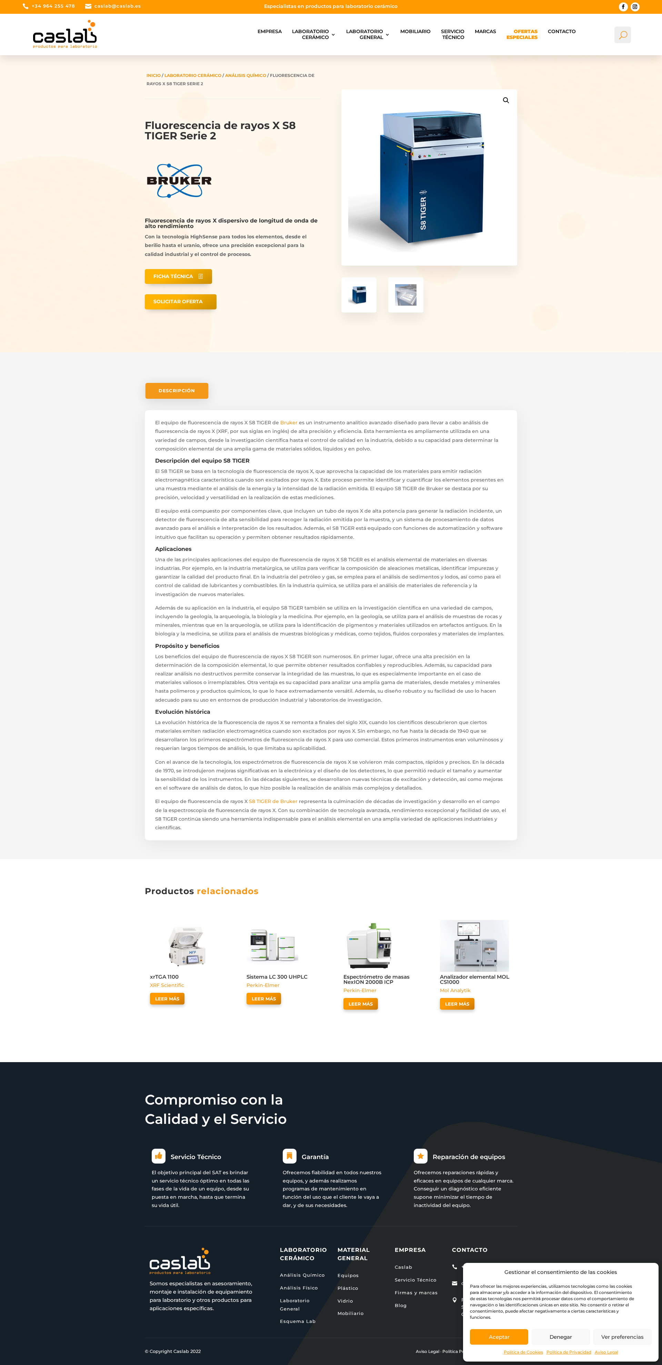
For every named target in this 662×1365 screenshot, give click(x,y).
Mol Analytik (455, 990)
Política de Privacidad (568, 1352)
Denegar (561, 1337)
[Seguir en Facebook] (623, 6)
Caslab (403, 1267)
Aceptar (499, 1337)
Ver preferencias (622, 1337)
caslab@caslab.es (117, 6)
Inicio (154, 75)
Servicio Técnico (452, 34)
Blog (401, 1305)
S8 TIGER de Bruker (273, 801)
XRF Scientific (167, 985)
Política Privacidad (461, 1351)
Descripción (177, 391)
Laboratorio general (364, 34)
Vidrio (345, 1301)
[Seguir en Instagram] (635, 6)
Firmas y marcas (416, 1292)
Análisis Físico (299, 1287)
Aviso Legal (606, 1352)
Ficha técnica (173, 276)
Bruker (289, 422)
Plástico (348, 1288)
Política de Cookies (523, 1352)
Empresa (270, 31)
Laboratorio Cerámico (310, 34)
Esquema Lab (298, 1321)
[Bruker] (179, 213)
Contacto (562, 31)
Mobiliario (415, 31)
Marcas (485, 31)
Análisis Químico (245, 75)
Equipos (348, 1275)
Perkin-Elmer (263, 985)
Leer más (167, 998)
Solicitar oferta (178, 301)
